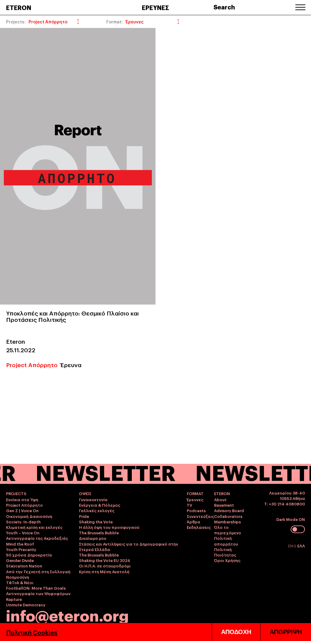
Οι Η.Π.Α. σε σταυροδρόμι (105, 565)
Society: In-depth (23, 521)
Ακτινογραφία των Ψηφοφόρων (38, 593)
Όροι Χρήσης (227, 560)
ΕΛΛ (301, 545)
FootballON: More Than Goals (36, 588)
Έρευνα (70, 364)
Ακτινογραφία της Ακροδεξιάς (37, 538)
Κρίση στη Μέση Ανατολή (104, 571)
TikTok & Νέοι (19, 582)
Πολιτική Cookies (31, 632)
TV (189, 505)
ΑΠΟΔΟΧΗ (236, 632)
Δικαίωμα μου (92, 538)
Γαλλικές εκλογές (96, 510)
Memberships (227, 521)
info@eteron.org (67, 614)
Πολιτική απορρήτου (226, 540)
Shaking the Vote (96, 521)
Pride (84, 516)
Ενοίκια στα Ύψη (22, 499)
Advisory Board (229, 510)
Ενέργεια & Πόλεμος (99, 505)
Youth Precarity (21, 549)
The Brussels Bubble (99, 532)
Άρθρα (193, 521)
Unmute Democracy (25, 604)
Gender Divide (20, 560)
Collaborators (228, 516)
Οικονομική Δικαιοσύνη (29, 516)
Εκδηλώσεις (199, 527)
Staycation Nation (24, 565)
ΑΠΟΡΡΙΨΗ (286, 632)
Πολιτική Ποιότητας (225, 551)
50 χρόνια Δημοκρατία (29, 554)
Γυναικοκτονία (93, 499)
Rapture (14, 599)
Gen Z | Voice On (22, 510)
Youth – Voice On (22, 532)
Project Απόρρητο (31, 364)
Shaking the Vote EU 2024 (104, 560)
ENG (292, 545)
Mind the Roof (20, 543)
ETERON (18, 7)
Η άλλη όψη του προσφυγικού (109, 527)
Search (224, 6)
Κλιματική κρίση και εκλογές (34, 527)
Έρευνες (195, 499)
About (220, 499)
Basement (224, 505)
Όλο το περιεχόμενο (227, 529)
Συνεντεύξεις (200, 516)
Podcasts (196, 510)
